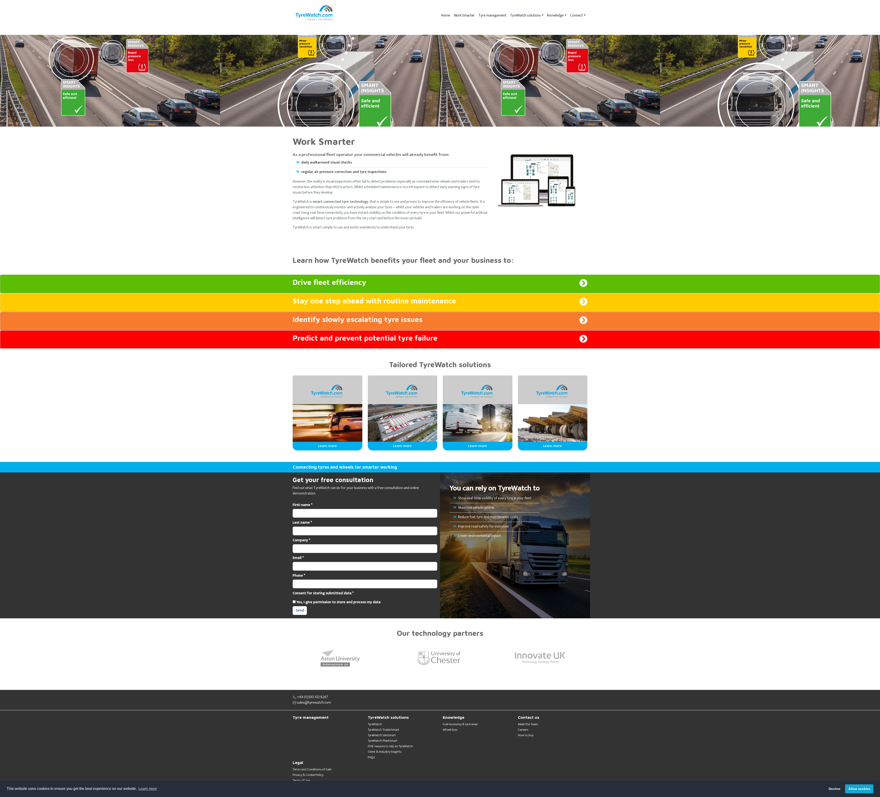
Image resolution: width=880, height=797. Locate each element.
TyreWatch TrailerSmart (383, 730)
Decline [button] (834, 789)
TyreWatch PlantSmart (383, 741)
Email (298, 558)
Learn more (327, 446)
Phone (299, 575)
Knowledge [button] (555, 15)
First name (302, 505)
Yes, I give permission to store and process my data (338, 602)
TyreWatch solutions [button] (525, 15)
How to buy (526, 735)
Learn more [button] (147, 789)
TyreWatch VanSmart (382, 735)
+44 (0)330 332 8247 (312, 697)
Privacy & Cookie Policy (308, 775)
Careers (523, 730)
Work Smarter (464, 15)
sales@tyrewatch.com (313, 703)
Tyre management (492, 15)
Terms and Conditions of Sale (312, 769)
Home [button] (445, 15)
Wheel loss (450, 730)
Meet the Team (528, 724)
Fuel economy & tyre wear (460, 724)
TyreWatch (375, 724)
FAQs (371, 757)
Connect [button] (576, 15)
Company (301, 540)
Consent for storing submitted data (323, 593)
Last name (302, 522)
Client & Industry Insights (385, 752)
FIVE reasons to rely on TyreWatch (390, 746)
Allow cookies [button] (859, 789)
